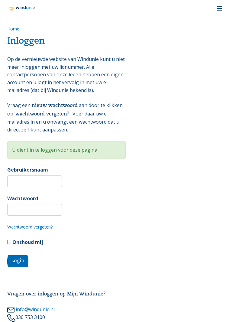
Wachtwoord (22, 198)
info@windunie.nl (34, 309)
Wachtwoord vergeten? (30, 227)
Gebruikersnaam (27, 169)
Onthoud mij (27, 242)
